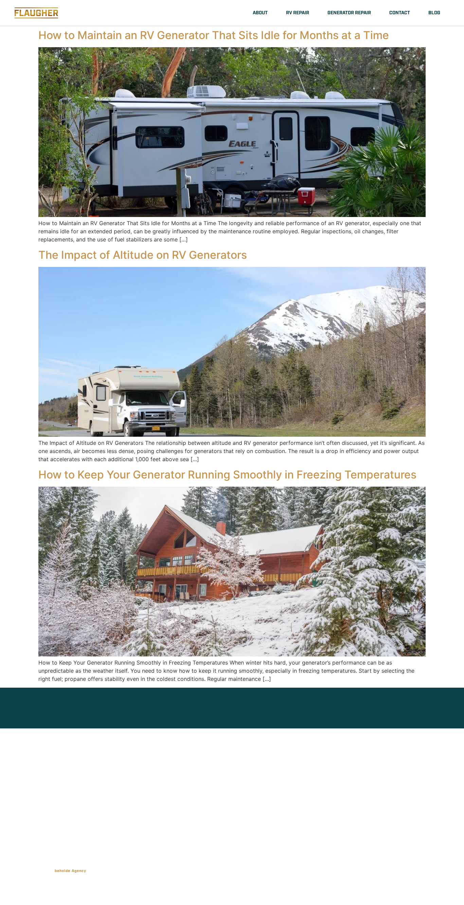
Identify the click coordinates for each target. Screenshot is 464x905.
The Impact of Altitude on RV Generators (142, 254)
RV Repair (297, 13)
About (260, 13)
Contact (399, 13)
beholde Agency (70, 871)
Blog (434, 13)
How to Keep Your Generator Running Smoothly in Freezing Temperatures (227, 474)
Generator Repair (349, 13)
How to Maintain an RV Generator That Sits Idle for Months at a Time (213, 35)
